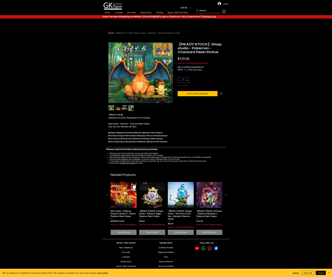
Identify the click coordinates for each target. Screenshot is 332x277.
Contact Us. (209, 16)
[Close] (328, 273)
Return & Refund (166, 261)
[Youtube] (197, 248)
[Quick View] (124, 195)
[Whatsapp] (203, 248)
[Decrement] (180, 80)
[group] (166, 208)
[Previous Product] (106, 194)
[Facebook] (216, 248)
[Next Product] (226, 194)
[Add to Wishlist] (221, 93)
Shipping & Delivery (200, 63)
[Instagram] (209, 248)
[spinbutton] (183, 80)
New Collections (126, 247)
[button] (186, 7)
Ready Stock (126, 261)
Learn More (197, 70)
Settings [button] (296, 273)
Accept (321, 273)
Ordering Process (127, 163)
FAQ (166, 257)
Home (111, 33)
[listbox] (186, 7)
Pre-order (126, 252)
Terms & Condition (166, 266)
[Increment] (187, 80)
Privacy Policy (102, 273)
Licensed (126, 257)
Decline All (307, 273)
